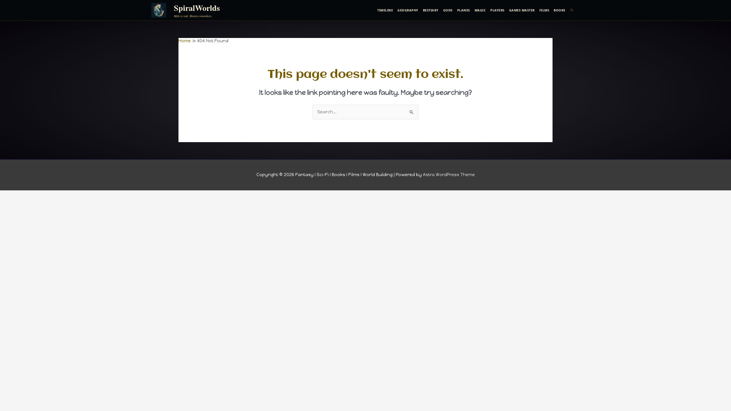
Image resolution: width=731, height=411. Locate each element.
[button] (572, 10)
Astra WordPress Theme (449, 174)
